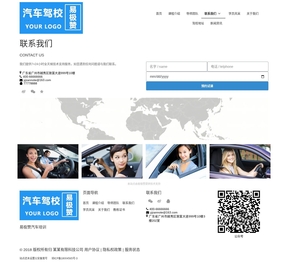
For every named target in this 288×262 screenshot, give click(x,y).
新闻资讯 (216, 23)
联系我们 (210, 13)
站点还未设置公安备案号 (33, 258)
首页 (159, 13)
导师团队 (192, 13)
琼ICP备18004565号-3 (65, 258)
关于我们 (252, 13)
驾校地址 (198, 23)
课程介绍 (174, 13)
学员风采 (234, 13)
